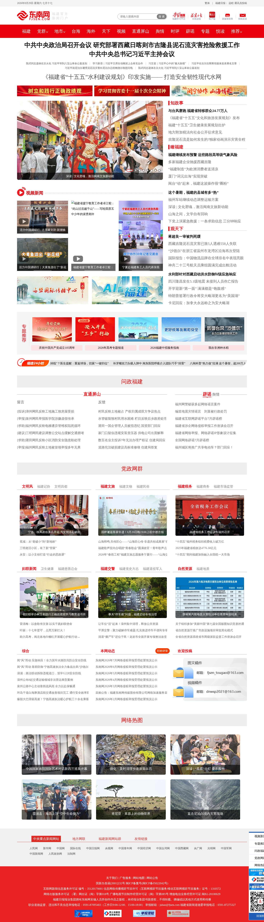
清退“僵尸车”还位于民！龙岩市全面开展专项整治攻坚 (132, 636)
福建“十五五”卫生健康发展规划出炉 (196, 125)
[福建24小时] (33, 362)
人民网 (34, 848)
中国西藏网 (182, 848)
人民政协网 (55, 853)
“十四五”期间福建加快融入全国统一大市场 (202, 554)
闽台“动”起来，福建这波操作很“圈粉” (198, 183)
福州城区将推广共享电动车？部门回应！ (204, 447)
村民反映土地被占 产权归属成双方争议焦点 (129, 411)
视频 (121, 31)
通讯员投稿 (240, 3)
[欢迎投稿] (210, 679)
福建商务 (202, 486)
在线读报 (196, 19)
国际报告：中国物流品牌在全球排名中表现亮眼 (206, 258)
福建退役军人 (152, 569)
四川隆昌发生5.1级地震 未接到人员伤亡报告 (203, 281)
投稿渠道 (242, 19)
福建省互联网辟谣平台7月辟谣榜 (198, 418)
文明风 (27, 486)
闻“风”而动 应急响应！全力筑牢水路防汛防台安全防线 (51, 660)
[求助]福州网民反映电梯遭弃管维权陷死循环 (49, 426)
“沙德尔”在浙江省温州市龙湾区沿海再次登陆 (204, 251)
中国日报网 (93, 848)
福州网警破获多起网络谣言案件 (197, 404)
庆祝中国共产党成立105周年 (57, 347)
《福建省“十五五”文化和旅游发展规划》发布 (204, 118)
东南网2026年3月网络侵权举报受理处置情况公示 (126, 686)
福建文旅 (108, 486)
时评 (175, 31)
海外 (91, 31)
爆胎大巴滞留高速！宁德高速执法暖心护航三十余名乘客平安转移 (58, 699)
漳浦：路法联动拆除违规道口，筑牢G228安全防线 (49, 673)
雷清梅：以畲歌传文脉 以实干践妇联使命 (46, 623)
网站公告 (152, 877)
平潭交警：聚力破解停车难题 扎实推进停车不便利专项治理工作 (138, 630)
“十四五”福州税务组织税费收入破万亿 (199, 541)
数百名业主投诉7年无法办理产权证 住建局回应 (131, 440)
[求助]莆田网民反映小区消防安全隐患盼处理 (49, 440)
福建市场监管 (223, 486)
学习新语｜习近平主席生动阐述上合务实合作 (118, 63)
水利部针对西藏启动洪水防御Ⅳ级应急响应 (202, 274)
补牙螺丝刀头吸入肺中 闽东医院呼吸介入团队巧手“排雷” (111, 363)
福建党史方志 (129, 569)
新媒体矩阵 (227, 19)
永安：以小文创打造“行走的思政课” (42, 554)
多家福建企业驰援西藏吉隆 (189, 162)
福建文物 (125, 486)
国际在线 (75, 848)
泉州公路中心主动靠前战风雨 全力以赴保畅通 (46, 686)
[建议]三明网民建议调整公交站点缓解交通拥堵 (50, 433)
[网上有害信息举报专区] (113, 913)
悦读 (220, 31)
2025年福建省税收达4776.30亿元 (195, 548)
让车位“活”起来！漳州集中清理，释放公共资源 (128, 623)
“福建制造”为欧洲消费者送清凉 (193, 169)
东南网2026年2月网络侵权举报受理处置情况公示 (126, 699)
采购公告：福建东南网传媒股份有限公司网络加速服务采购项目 (136, 692)
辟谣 (190, 31)
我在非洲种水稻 (219, 347)
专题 (205, 31)
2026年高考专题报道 (111, 347)
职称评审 (162, 650)
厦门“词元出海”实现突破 (187, 176)
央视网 (109, 848)
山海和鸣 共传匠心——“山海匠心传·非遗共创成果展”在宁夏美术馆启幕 (143, 541)
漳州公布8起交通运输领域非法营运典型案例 (45, 679)
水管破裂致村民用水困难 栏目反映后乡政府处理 (132, 418)
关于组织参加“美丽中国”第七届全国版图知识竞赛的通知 (211, 623)
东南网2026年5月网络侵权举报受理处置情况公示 (126, 673)
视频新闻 (34, 193)
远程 (231, 3)
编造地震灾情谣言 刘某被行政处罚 (201, 411)
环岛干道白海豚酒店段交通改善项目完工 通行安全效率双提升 (56, 692)
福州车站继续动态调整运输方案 (193, 200)
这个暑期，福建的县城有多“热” (193, 192)
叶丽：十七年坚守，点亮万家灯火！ (43, 630)
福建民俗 (142, 486)
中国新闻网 (36, 853)
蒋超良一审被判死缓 (184, 236)
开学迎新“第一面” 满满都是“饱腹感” (197, 289)
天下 (106, 31)
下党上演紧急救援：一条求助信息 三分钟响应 (204, 221)
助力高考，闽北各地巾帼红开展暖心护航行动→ (50, 636)
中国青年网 (125, 848)
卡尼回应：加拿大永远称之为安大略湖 (198, 303)
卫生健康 (47, 569)
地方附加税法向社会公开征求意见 (195, 132)
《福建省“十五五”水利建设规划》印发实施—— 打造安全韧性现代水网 (132, 77)
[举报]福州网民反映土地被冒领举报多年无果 (49, 447)
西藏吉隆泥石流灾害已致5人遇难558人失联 (202, 244)
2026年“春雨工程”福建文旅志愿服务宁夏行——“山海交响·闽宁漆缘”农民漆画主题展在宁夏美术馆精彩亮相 (165, 554)
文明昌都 (60, 486)
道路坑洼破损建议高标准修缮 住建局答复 (127, 447)
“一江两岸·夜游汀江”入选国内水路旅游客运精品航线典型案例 (90, 176)
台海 (76, 31)
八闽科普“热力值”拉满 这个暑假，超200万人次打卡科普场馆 (190, 363)
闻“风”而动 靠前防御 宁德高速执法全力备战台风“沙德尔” (53, 666)
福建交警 (108, 569)
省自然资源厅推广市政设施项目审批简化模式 (204, 630)
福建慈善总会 (67, 569)
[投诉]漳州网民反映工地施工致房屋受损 (45, 411)
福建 (26, 31)
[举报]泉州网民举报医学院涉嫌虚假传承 (45, 418)
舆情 (160, 31)
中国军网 (226, 848)
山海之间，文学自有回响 (188, 214)
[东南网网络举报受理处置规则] (144, 913)
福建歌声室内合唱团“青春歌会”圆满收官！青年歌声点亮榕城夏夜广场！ (144, 548)
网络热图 (132, 720)
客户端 (212, 19)
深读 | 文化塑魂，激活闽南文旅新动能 (198, 207)
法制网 (71, 853)
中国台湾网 (163, 848)
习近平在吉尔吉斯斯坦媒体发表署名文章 (214, 63)
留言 (20, 402)
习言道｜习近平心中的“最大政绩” (167, 63)
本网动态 (108, 651)
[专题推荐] (23, 333)
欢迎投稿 (185, 651)
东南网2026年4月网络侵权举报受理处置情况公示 (126, 679)
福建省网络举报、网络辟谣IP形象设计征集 (205, 433)
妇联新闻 (29, 569)
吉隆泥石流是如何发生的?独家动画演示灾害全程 (206, 139)
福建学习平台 (178, 19)
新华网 (47, 848)
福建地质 (202, 569)
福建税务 (185, 486)
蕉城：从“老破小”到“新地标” (38, 541)
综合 (25, 651)
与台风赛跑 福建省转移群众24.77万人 (198, 111)
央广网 (198, 848)
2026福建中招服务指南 (164, 347)
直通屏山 (140, 31)
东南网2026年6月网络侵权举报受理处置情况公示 (126, 666)
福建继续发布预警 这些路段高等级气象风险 (202, 155)
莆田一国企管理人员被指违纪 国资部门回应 (129, 426)
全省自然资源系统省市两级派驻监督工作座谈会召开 (208, 636)
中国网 (61, 848)
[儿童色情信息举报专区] (83, 913)
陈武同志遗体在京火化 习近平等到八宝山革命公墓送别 (56, 63)
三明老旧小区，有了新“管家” (38, 548)
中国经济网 (144, 848)
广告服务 (125, 877)
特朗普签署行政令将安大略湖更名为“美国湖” (204, 296)
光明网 (211, 848)
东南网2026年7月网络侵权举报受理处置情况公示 (126, 660)
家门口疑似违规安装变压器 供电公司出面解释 (131, 433)
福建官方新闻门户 (60, 16)
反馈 (101, 402)
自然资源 (185, 569)
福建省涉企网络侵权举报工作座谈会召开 (204, 426)
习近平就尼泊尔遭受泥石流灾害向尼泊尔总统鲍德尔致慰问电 (99, 68)
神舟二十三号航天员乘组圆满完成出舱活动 (202, 265)
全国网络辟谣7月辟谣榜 (192, 440)
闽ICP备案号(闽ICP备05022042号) (147, 883)
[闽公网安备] (178, 913)
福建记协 (43, 486)
